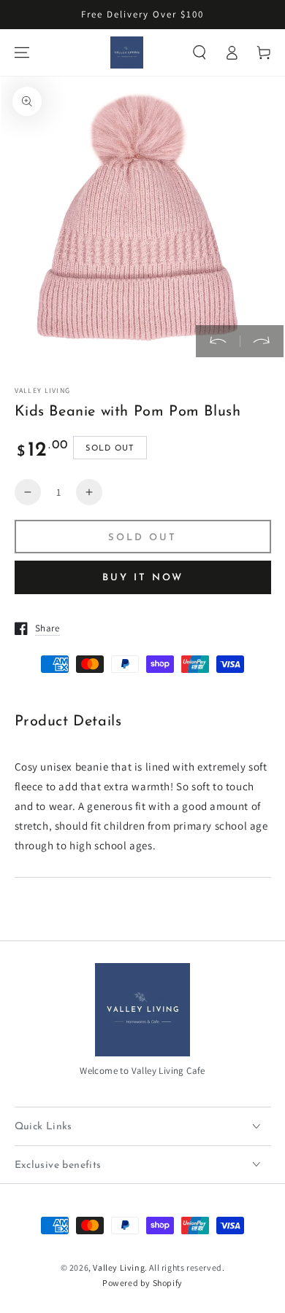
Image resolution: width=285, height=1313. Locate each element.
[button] (199, 52)
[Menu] (22, 52)
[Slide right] (262, 341)
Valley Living (119, 1267)
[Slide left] (218, 341)
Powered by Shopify (142, 1282)
